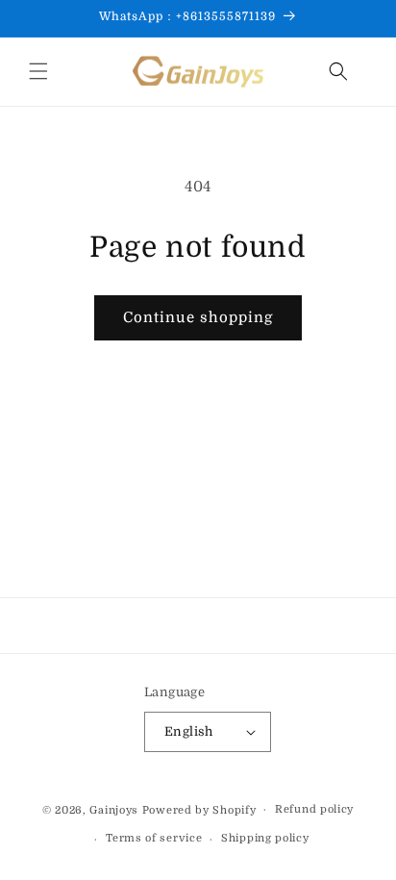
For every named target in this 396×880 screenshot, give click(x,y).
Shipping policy (265, 838)
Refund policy (314, 809)
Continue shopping (198, 317)
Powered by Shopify (199, 809)
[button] (38, 71)
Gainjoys (113, 809)
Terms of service (154, 838)
